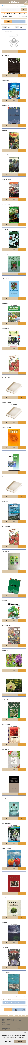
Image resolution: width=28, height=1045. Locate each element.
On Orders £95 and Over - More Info (14, 1003)
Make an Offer (23, 1010)
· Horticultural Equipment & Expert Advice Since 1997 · (14, 1015)
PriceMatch (16, 21)
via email (22, 1025)
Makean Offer (23, 21)
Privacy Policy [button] (21, 1037)
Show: (17, 27)
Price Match (16, 1010)
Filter (26, 4)
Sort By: (4, 27)
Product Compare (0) (23, 16)
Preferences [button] (8, 1041)
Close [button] (25, 1032)
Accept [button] (20, 1041)
